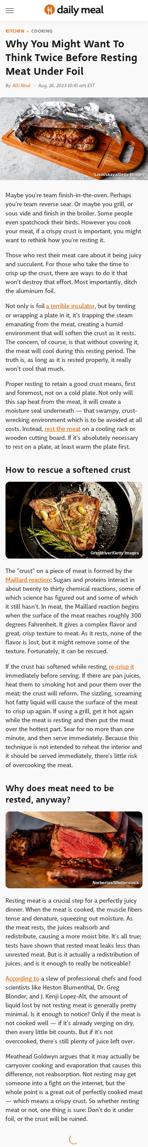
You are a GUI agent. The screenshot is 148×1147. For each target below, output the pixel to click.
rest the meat (63, 429)
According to (22, 979)
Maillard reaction (28, 580)
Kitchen (15, 31)
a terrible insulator (70, 306)
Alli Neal (21, 85)
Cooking (41, 31)
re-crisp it (121, 667)
